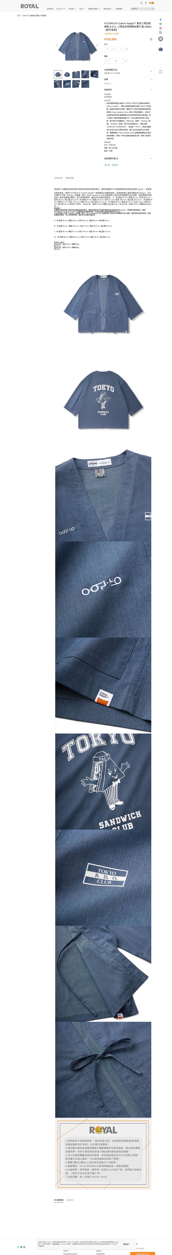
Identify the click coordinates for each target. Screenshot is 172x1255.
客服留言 (99, 1251)
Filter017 (107, 83)
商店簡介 (66, 1251)
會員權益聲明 (100, 1254)
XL (127, 49)
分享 (108, 165)
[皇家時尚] (30, 6)
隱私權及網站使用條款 (70, 1254)
